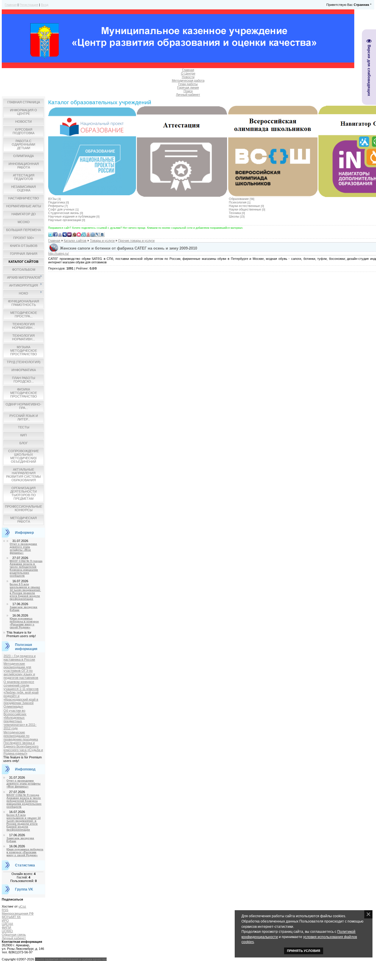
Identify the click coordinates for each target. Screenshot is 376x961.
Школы (234, 216)
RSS (5, 910)
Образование (239, 199)
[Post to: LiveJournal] (97, 234)
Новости (188, 77)
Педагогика (56, 202)
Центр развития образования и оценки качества (71, 959)
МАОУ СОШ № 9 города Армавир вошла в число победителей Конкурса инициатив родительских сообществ (26, 568)
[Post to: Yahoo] (69, 234)
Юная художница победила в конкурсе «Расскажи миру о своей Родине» (24, 623)
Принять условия (303, 950)
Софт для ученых (61, 209)
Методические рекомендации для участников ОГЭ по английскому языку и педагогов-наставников (21, 670)
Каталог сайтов (75, 240)
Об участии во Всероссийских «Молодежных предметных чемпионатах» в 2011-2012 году (20, 719)
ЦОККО (7, 931)
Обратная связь (14, 934)
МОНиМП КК (11, 917)
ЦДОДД (7, 924)
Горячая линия (188, 87)
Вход (44, 4)
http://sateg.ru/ (58, 253)
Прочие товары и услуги (136, 240)
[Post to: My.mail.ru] (92, 234)
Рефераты (56, 206)
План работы (188, 84)
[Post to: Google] (60, 234)
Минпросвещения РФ (17, 913)
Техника (235, 213)
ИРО (5, 920)
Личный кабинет (188, 94)
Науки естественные (244, 206)
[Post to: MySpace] (64, 234)
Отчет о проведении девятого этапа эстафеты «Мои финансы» (23, 548)
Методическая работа (188, 80)
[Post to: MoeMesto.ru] (83, 234)
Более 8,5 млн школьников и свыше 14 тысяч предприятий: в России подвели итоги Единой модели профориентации (25, 591)
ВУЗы (52, 199)
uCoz (22, 906)
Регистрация (28, 4)
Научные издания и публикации (71, 216)
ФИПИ (6, 927)
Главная (11, 4)
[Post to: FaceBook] (55, 234)
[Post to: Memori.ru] (78, 234)
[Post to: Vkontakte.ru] (102, 234)
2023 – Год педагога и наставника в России (20, 657)
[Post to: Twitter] (50, 234)
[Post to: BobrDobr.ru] (74, 234)
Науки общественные (245, 209)
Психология (237, 202)
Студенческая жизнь (63, 213)
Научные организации (64, 220)
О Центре (188, 73)
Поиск (188, 91)
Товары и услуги (102, 240)
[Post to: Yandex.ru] (88, 234)
